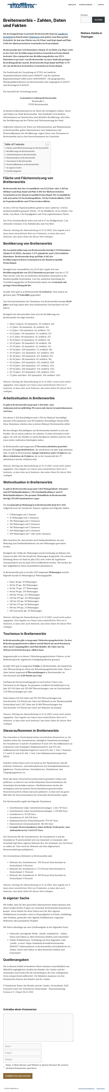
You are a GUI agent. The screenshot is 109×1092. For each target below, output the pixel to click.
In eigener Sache (14, 168)
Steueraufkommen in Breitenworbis (22, 164)
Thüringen (34, 37)
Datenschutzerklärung (86, 1089)
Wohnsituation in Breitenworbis (20, 158)
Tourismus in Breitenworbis (19, 161)
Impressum (101, 1089)
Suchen (84, 15)
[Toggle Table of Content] (46, 144)
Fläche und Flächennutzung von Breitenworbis (27, 148)
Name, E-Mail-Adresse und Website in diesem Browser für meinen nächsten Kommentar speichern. (37, 1067)
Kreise (101, 4)
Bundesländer (85, 4)
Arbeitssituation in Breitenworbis (21, 154)
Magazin (72, 4)
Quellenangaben (14, 171)
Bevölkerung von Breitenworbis (20, 151)
